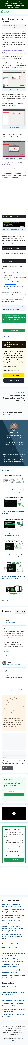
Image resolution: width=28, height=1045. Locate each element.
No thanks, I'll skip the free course (14, 534)
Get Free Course (14, 531)
